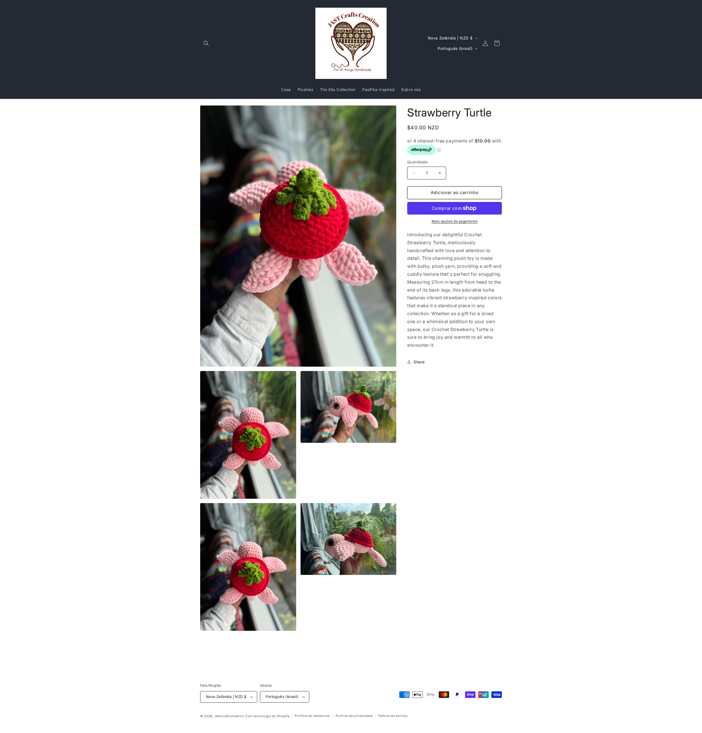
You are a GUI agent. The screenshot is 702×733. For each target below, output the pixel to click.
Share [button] (419, 362)
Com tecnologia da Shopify (267, 716)
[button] (206, 43)
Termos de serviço (392, 716)
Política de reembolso (312, 716)
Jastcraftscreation (229, 716)
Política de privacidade (354, 716)
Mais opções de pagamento (454, 221)
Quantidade (417, 162)
